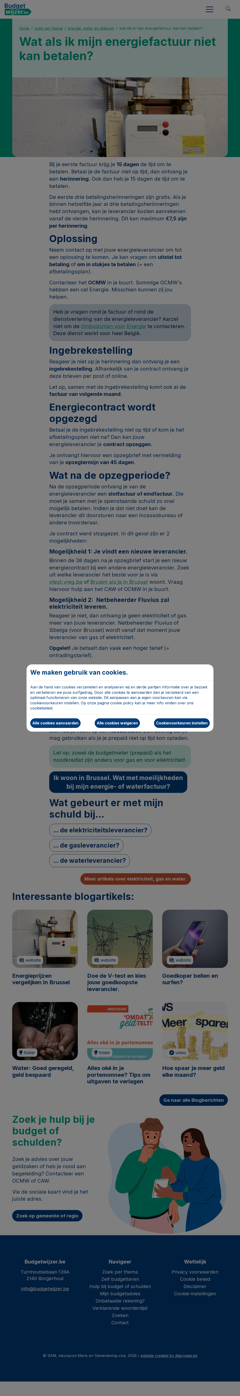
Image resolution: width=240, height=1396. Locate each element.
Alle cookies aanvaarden (55, 723)
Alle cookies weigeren (117, 723)
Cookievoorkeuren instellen (182, 723)
